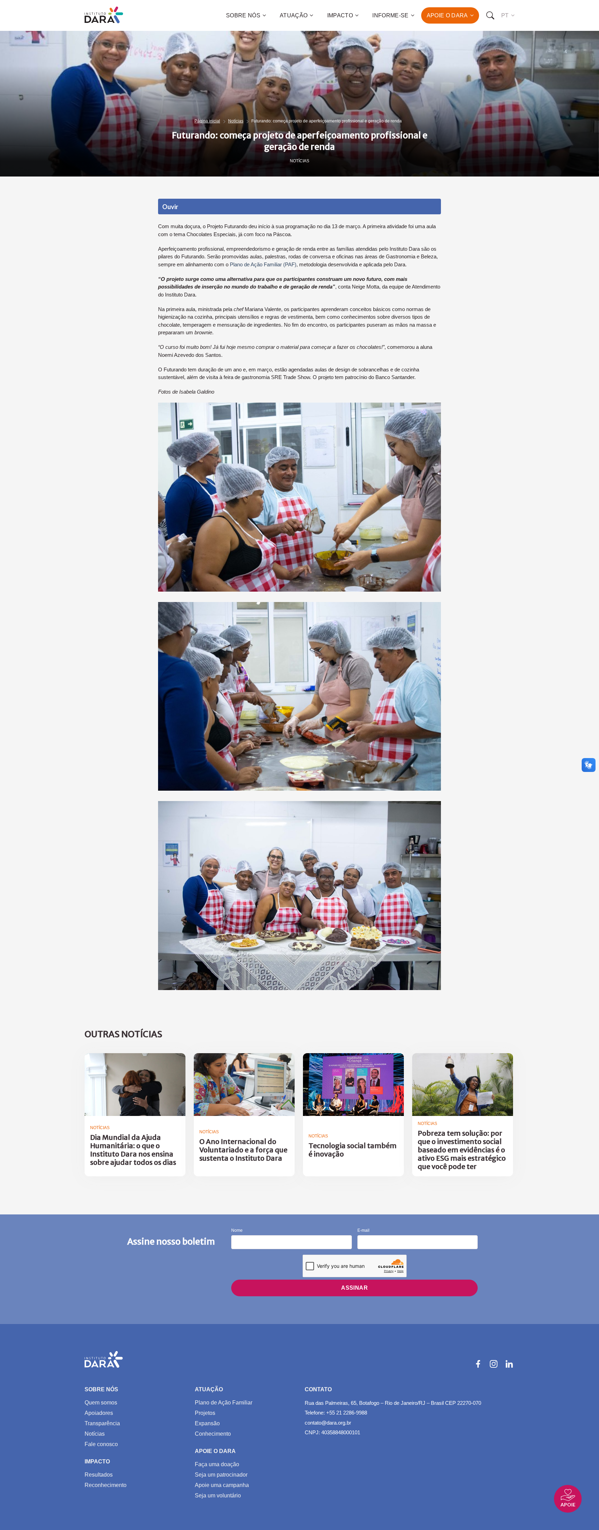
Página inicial (207, 121)
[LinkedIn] (509, 1364)
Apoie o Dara (447, 15)
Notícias (235, 121)
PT (505, 15)
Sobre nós (243, 15)
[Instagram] (493, 1364)
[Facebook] (478, 1364)
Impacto (340, 15)
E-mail (363, 1230)
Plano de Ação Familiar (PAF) (263, 264)
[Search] (490, 15)
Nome (237, 1230)
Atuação (293, 15)
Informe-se (390, 15)
